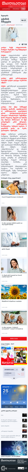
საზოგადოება (6, 9)
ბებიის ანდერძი (5, 426)
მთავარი (20, 460)
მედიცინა (4, 16)
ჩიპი (2, 415)
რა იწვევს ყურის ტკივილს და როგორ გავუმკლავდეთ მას (12, 276)
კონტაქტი (20, 463)
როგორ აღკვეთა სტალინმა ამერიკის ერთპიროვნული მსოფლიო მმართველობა (10, 436)
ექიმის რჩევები (6, 249)
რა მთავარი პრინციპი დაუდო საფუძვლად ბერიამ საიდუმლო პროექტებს (9, 420)
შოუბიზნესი (16, 9)
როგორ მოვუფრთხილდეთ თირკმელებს (12, 197)
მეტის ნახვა (14, 338)
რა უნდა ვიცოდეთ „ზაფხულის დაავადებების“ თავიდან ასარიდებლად (12, 328)
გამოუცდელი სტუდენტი (7, 431)
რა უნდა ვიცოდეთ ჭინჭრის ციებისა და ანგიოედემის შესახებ (12, 223)
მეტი (23, 9)
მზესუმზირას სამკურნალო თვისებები (12, 301)
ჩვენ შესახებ (21, 461)
